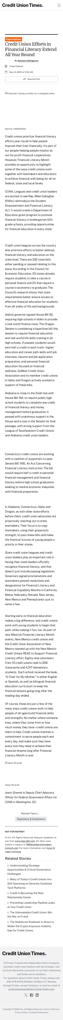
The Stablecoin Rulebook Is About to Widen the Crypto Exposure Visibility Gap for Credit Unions (30, 926)
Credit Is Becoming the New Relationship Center (25, 895)
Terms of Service (51, 1009)
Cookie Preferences (38, 1012)
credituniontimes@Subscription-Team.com (31, 989)
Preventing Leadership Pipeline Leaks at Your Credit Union (31, 904)
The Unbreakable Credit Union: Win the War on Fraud (29, 914)
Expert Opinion (13, 39)
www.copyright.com (25, 841)
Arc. (22, 1009)
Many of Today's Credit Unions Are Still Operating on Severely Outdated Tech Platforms (29, 883)
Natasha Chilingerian (28, 60)
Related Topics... (30, 813)
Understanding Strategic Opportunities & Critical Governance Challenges (29, 870)
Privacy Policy (21, 1012)
